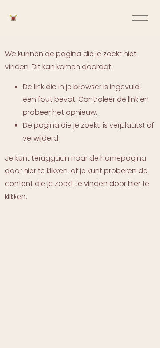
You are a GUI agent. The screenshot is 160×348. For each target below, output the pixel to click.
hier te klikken (46, 171)
